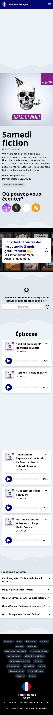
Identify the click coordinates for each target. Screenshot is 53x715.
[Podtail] (16, 208)
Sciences (20, 676)
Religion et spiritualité (15, 651)
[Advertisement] (26, 35)
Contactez (43, 702)
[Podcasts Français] (26, 686)
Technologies (14, 656)
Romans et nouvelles (13, 184)
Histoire (38, 661)
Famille (19, 646)
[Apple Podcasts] (6, 208)
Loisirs (42, 666)
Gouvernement (16, 671)
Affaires (44, 641)
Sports (32, 676)
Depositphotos (41, 708)
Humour (8, 641)
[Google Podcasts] (26, 208)
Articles (33, 702)
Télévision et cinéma (34, 656)
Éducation (30, 641)
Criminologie (13, 666)
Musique (32, 646)
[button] (49, 4)
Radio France (33, 170)
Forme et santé (35, 671)
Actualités (29, 666)
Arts (19, 641)
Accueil (7, 702)
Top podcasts (20, 702)
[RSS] (36, 208)
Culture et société (39, 651)
